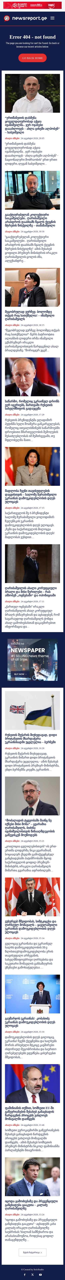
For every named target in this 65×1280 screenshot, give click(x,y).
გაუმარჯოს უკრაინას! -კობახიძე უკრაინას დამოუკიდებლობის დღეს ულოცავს (30, 1022)
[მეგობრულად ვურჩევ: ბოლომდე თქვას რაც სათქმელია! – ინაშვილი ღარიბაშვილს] (32, 287)
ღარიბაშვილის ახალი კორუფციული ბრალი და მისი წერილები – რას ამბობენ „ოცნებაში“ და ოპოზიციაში (31, 591)
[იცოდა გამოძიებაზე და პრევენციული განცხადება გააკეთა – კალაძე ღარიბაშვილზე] (32, 1176)
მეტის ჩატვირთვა (31, 1252)
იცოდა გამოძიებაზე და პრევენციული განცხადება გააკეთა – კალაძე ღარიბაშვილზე (31, 1205)
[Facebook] (25, 1275)
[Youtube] (40, 1275)
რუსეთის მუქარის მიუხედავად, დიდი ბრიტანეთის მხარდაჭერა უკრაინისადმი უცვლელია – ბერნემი (31, 738)
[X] (32, 1275)
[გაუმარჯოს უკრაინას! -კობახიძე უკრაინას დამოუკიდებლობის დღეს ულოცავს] (32, 994)
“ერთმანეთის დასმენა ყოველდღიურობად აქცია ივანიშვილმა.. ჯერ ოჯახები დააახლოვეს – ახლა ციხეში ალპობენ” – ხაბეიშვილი (32, 125)
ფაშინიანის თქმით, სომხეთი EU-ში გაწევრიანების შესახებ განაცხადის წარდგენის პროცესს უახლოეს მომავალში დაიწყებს (29, 1113)
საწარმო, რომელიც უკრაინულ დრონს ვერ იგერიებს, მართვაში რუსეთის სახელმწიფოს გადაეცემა (32, 405)
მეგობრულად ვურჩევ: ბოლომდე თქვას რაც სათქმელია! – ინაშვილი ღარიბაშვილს (29, 315)
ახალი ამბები (12, 138)
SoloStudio (39, 1269)
